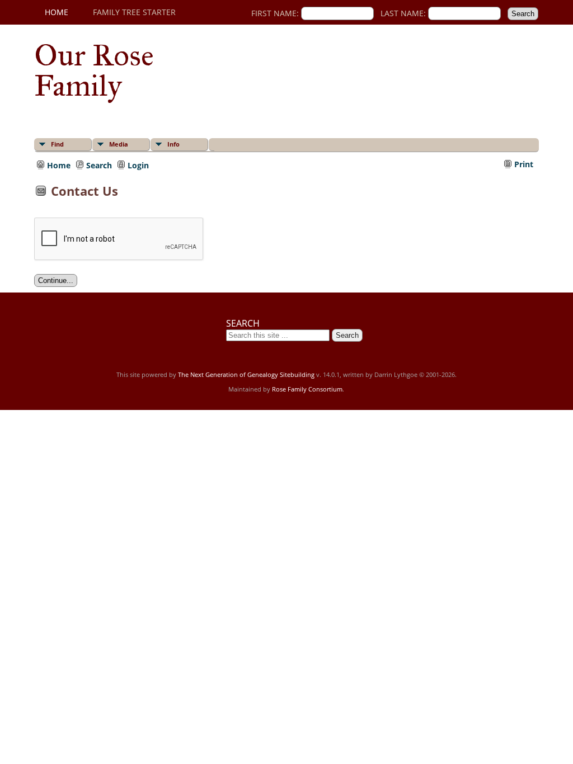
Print (523, 163)
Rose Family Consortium (307, 389)
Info (173, 144)
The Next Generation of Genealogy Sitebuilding (246, 374)
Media (118, 144)
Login (138, 164)
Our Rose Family (94, 70)
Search (99, 164)
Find (57, 144)
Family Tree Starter (134, 12)
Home (56, 12)
